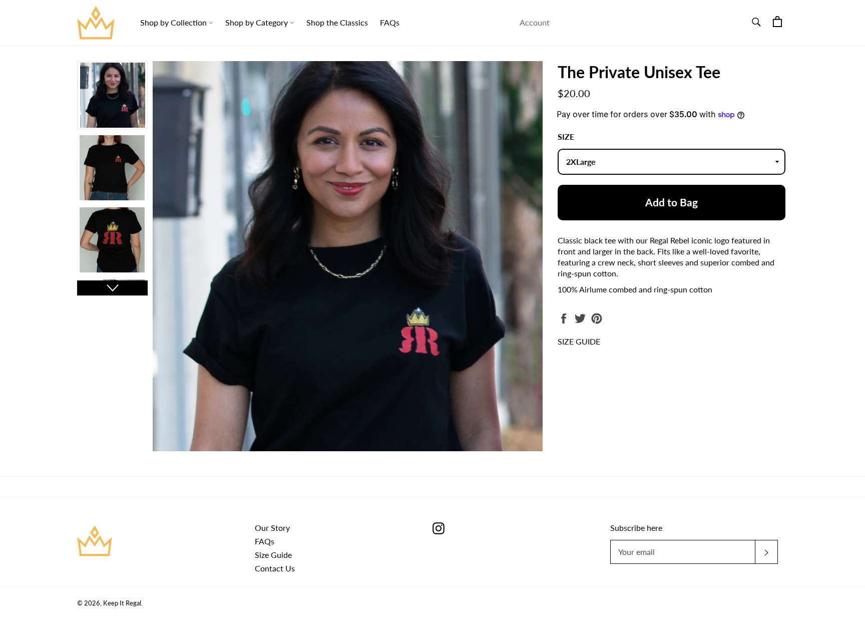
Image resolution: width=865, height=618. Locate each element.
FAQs (389, 22)
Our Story (272, 527)
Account (535, 22)
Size (566, 136)
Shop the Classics (337, 22)
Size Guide (273, 554)
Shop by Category (257, 22)
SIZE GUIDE (579, 341)
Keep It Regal (122, 603)
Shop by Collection (174, 22)
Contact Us (275, 568)
